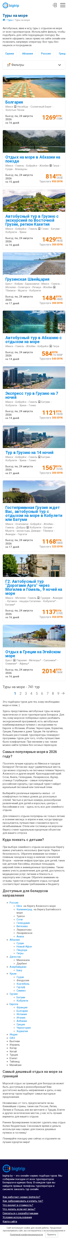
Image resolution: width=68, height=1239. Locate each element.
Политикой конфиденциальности (26, 1234)
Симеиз (21, 990)
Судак (20, 977)
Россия (46, 53)
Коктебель (23, 983)
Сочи (20, 919)
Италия (21, 1017)
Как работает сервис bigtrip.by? (21, 1197)
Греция (21, 1024)
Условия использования (17, 1217)
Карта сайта (10, 1221)
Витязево (22, 926)
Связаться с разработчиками (20, 1213)
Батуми (21, 997)
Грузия (9, 53)
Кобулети (22, 1000)
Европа (14, 1004)
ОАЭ (12, 1038)
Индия (13, 1034)
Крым (13, 973)
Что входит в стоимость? (18, 1205)
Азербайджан (18, 966)
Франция (22, 1007)
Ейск (19, 906)
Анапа (20, 936)
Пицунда (22, 950)
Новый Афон (24, 946)
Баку (19, 970)
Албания (22, 1021)
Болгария (22, 1010)
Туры (10, 20)
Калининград (24, 909)
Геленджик (23, 923)
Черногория (24, 1027)
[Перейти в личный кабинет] (54, 5)
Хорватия (22, 1031)
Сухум (20, 943)
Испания (22, 1014)
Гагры (20, 953)
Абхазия (27, 53)
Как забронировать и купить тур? (23, 1201)
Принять (51, 1234)
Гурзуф (21, 987)
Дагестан (15, 956)
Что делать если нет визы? (19, 1209)
